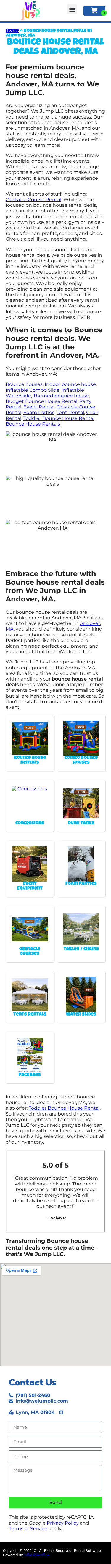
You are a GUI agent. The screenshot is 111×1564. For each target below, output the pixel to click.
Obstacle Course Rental (33, 199)
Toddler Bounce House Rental (58, 418)
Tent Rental (70, 412)
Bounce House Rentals (33, 424)
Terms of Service (28, 1528)
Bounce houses (24, 384)
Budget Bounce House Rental (41, 401)
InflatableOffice (36, 1555)
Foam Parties (38, 412)
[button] (72, 9)
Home (12, 31)
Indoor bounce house (70, 384)
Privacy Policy (63, 1523)
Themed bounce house (61, 395)
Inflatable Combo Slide (32, 390)
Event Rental (38, 407)
